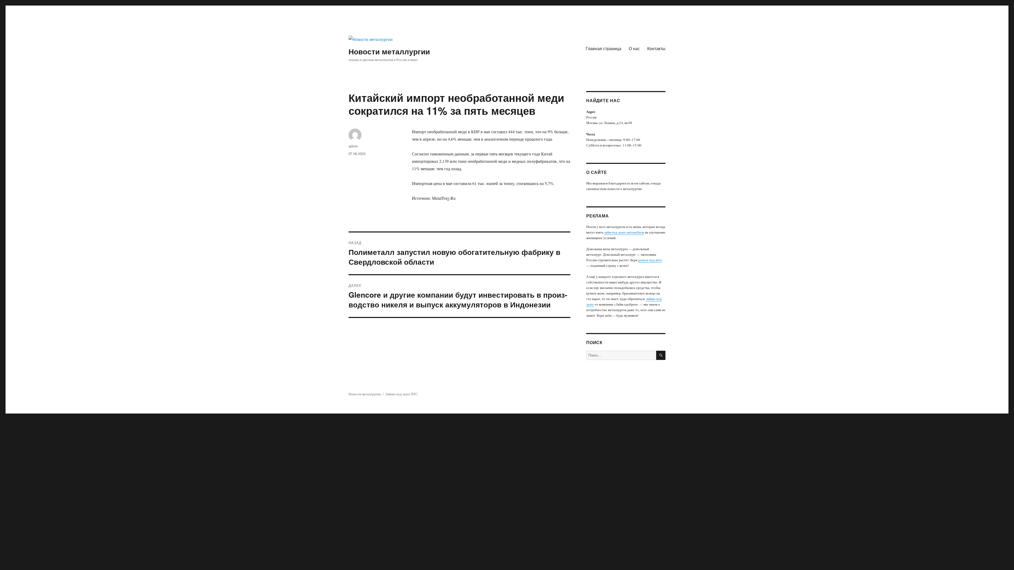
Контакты (656, 48)
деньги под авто (650, 260)
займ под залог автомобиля (624, 232)
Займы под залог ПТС (402, 394)
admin (353, 146)
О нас (634, 48)
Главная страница (603, 48)
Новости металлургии (389, 51)
